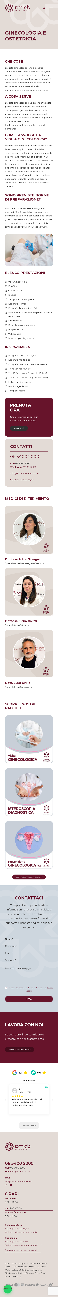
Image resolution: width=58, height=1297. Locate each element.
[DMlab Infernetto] (17, 8)
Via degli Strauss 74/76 (16, 1241)
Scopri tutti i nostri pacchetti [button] (29, 877)
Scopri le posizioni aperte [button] (20, 1049)
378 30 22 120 (29, 467)
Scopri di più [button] (19, 428)
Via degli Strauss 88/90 (22, 479)
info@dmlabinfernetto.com (24, 473)
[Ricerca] (42, 8)
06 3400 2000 (24, 456)
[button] (51, 8)
